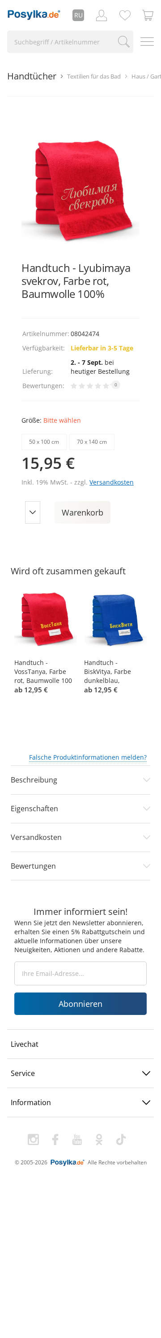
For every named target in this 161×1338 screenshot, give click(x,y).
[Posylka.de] (34, 15)
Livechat (24, 1044)
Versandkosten (111, 482)
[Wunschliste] (124, 15)
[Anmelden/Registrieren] (101, 15)
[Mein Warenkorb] (148, 15)
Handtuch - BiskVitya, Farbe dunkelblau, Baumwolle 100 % (110, 671)
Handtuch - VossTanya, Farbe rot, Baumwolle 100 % (43, 671)
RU (78, 15)
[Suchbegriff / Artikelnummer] (123, 42)
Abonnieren (80, 1003)
